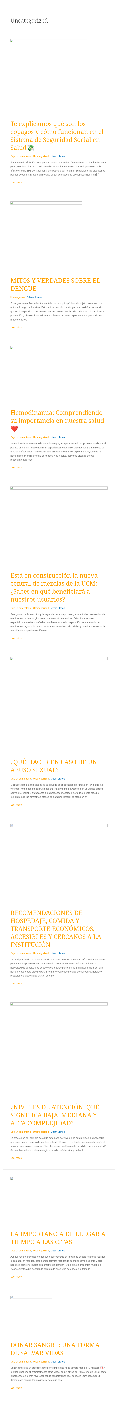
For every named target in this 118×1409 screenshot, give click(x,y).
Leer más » (16, 182)
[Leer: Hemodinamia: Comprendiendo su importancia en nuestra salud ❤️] (39, 375)
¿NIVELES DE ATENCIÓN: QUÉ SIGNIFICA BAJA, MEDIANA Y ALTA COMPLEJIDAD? (54, 1115)
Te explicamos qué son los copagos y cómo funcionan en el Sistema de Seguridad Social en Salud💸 (57, 135)
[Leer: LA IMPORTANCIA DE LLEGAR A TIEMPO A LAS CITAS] (39, 1201)
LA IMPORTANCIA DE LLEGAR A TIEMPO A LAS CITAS (57, 1237)
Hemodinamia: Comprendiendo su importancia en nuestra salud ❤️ (57, 420)
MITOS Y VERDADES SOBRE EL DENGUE (55, 284)
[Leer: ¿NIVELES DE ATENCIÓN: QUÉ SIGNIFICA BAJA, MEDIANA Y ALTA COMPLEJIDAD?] (59, 1050)
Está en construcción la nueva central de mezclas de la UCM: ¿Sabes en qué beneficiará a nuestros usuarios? (54, 587)
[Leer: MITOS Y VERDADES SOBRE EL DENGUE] (46, 236)
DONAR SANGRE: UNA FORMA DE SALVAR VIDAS (55, 1349)
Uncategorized (41, 156)
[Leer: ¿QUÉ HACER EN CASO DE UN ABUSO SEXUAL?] (59, 705)
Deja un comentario (20, 156)
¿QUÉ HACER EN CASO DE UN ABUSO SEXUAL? (53, 766)
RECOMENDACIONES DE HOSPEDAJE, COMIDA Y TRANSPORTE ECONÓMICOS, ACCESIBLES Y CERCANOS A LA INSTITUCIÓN (55, 928)
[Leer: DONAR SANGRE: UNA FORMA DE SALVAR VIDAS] (31, 1316)
